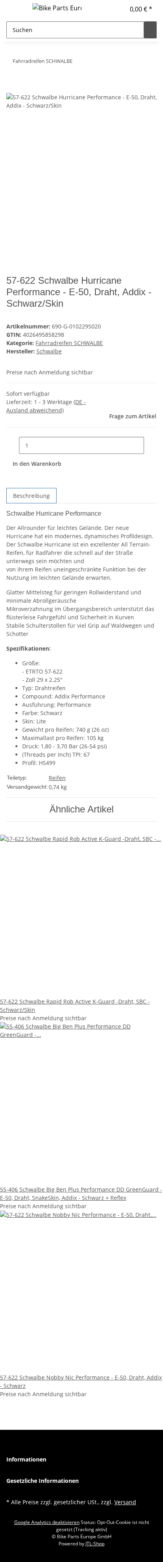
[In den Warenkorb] (12, 88)
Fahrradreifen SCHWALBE (69, 343)
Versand (125, 1502)
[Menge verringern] (12, 445)
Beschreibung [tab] (31, 495)
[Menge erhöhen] (150, 445)
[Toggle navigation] (16, 9)
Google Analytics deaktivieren (47, 1522)
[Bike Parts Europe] (57, 7)
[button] (119, 9)
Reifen (57, 778)
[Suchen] (150, 29)
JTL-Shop (94, 1543)
